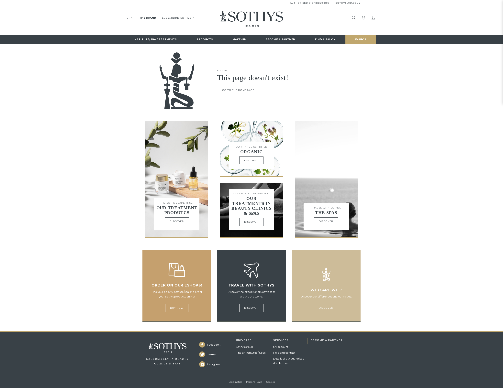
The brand (147, 17)
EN (128, 17)
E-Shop (360, 39)
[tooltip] (354, 18)
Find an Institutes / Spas (250, 352)
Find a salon (325, 39)
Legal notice (235, 381)
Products (204, 39)
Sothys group (244, 346)
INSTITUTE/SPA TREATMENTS (155, 39)
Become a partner (280, 39)
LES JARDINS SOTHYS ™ (178, 17)
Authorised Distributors (310, 3)
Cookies (270, 381)
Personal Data (254, 381)
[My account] (373, 18)
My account (280, 346)
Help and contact (284, 352)
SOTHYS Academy (348, 3)
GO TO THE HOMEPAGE (238, 90)
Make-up (239, 39)
